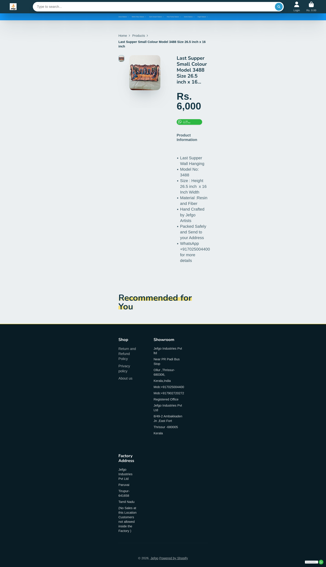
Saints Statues (188, 16)
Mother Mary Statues (138, 16)
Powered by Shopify (173, 558)
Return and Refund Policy (127, 354)
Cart (311, 7)
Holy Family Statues (173, 16)
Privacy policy (124, 368)
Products (138, 35)
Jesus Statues (122, 16)
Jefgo (154, 558)
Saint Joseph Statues (155, 16)
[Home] (13, 6)
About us (125, 378)
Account (296, 7)
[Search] (279, 7)
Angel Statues (202, 16)
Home (122, 35)
